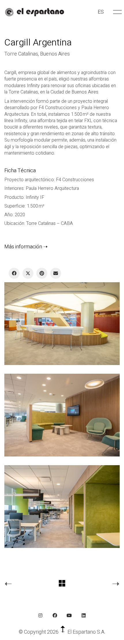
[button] (116, 12)
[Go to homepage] (34, 12)
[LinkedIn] (83, 615)
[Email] (55, 273)
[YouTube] (69, 615)
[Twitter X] (27, 273)
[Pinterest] (41, 273)
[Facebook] (14, 273)
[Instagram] (40, 615)
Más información (23, 246)
